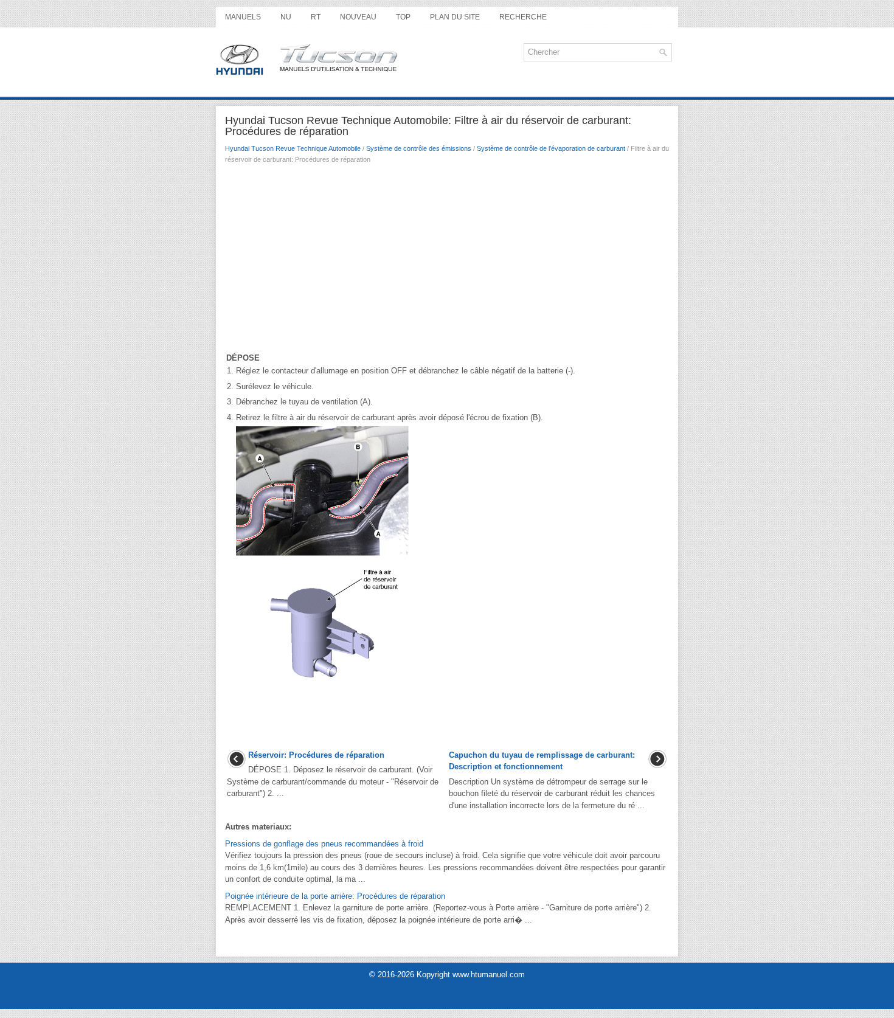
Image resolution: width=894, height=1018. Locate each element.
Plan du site (455, 17)
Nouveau (358, 17)
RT (316, 17)
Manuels (243, 17)
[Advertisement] (447, 261)
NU (285, 17)
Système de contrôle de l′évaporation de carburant (551, 148)
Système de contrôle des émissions (418, 148)
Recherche (523, 17)
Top (403, 17)
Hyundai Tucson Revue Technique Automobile (293, 148)
